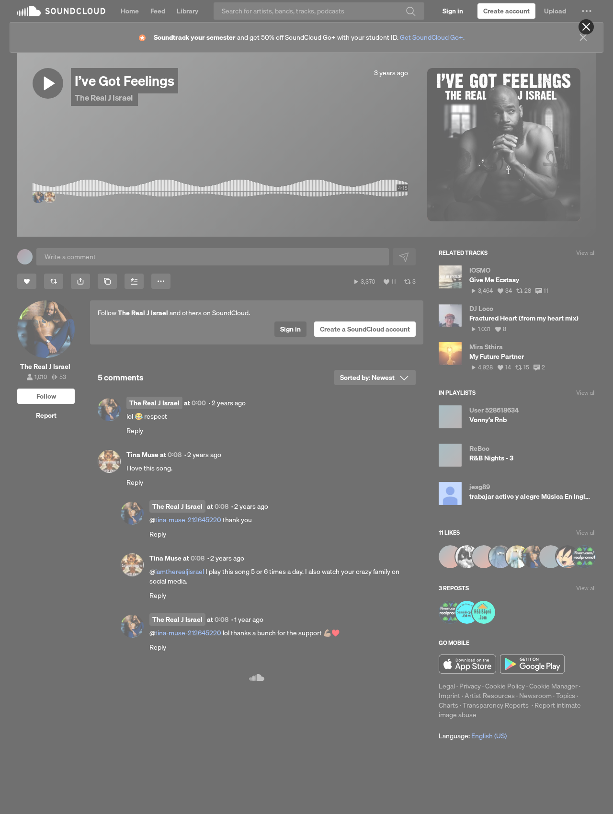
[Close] (586, 26)
